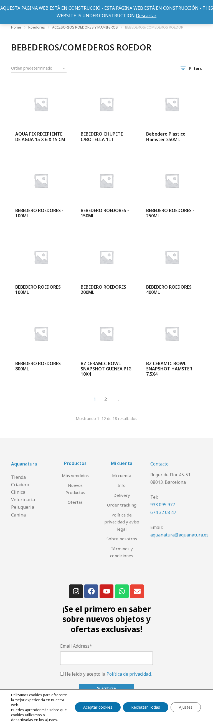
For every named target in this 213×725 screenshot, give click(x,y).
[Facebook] (91, 591)
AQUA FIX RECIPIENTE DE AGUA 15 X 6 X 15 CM (40, 136)
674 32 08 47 (163, 512)
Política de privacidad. (129, 674)
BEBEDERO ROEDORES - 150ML (105, 213)
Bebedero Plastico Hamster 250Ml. (166, 136)
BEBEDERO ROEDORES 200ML (103, 289)
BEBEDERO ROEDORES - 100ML (39, 213)
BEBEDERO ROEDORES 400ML (169, 289)
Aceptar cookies (97, 707)
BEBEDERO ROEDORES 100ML (38, 289)
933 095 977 (162, 505)
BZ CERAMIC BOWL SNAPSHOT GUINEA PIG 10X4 (106, 368)
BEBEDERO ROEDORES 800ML (38, 366)
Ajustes (185, 707)
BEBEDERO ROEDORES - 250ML (170, 213)
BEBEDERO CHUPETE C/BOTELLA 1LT (102, 136)
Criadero (20, 485)
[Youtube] (106, 591)
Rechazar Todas (145, 707)
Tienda (18, 477)
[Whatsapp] (122, 591)
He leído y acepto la (108, 674)
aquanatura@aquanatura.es (179, 535)
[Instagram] (76, 591)
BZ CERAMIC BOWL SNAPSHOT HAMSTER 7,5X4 (169, 368)
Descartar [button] (146, 15)
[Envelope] (137, 591)
